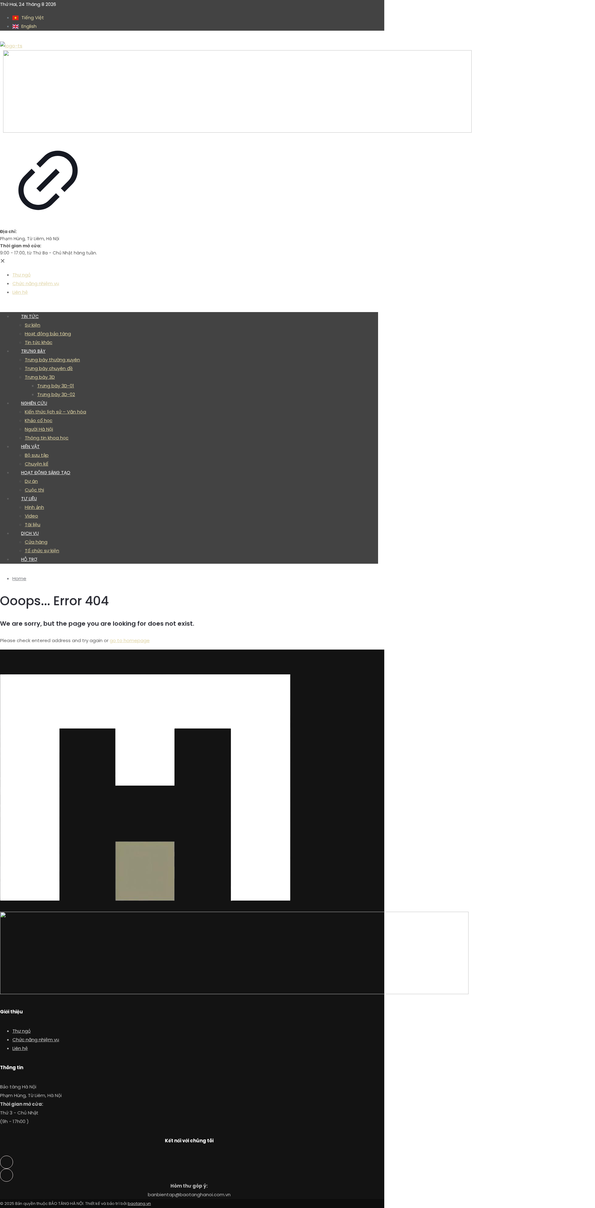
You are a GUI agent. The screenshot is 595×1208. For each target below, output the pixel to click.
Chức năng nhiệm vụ (35, 1039)
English (28, 26)
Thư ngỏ (21, 1031)
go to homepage (130, 640)
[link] (48, 139)
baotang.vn (139, 1203)
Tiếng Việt (32, 17)
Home (19, 578)
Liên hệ (20, 1048)
